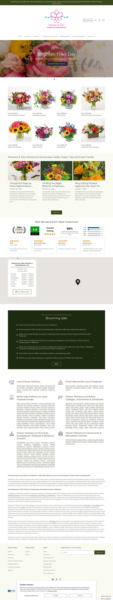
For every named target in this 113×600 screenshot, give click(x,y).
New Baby (96, 505)
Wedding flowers (13, 495)
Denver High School (86, 415)
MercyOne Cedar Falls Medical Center (89, 386)
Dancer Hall (70, 413)
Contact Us (46, 554)
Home (10, 551)
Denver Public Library (78, 417)
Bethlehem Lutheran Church (44, 446)
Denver (36, 386)
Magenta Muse (37, 147)
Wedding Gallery (13, 564)
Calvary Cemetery (45, 403)
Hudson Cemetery (48, 411)
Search (28, 551)
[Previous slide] (47, 79)
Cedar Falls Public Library (75, 407)
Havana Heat (61, 147)
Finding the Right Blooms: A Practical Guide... (52, 184)
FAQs (45, 551)
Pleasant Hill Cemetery (24, 419)
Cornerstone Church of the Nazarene (34, 464)
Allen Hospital (70, 386)
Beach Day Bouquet (14, 147)
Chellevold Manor (77, 409)
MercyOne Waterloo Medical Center (79, 388)
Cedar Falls (30, 386)
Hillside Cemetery (36, 411)
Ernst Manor (98, 425)
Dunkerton (48, 386)
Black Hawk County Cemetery (27, 403)
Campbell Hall (81, 405)
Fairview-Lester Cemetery (38, 407)
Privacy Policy (52, 591)
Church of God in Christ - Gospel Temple (34, 458)
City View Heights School (94, 409)
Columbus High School (84, 411)
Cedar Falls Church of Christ (37, 450)
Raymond (36, 390)
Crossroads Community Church (44, 466)
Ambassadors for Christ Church (28, 442)
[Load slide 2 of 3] (54, 79)
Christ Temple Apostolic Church (43, 454)
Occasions (11, 554)
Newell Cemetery (35, 415)
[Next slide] (61, 79)
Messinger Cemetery (43, 413)
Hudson (44, 388)
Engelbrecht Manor (86, 425)
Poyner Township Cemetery (42, 419)
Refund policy (47, 567)
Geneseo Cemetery (31, 409)
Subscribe (99, 552)
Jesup (19, 390)
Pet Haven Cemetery (47, 417)
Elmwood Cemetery (48, 405)
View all (56, 212)
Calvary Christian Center (46, 448)
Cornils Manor (98, 411)
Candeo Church (22, 450)
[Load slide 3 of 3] (57, 79)
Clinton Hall (70, 411)
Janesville (51, 388)
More (56, 364)
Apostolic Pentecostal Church (36, 444)
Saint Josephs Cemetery (43, 421)
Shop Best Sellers (56, 64)
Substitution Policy (49, 570)
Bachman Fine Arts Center (75, 403)
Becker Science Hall (91, 403)
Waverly (19, 392)
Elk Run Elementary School (93, 423)
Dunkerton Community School (80, 421)
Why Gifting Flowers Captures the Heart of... (88, 184)
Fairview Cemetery (23, 407)
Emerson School (71, 425)
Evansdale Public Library (74, 427)
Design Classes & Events (15, 561)
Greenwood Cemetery (47, 409)
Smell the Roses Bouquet (16, 115)
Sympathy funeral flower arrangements (43, 495)
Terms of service (48, 573)
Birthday (87, 505)
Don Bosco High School (93, 417)
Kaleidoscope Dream (39, 115)
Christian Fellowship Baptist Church (29, 456)
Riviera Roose (92, 442)
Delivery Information (49, 561)
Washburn (43, 390)
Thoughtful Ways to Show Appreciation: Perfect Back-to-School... (23, 184)
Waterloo (52, 390)
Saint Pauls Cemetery (31, 427)
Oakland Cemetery (48, 415)
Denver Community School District (86, 413)
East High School (77, 423)
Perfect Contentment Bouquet (91, 115)
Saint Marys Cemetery (38, 425)
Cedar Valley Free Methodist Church (36, 452)
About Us (11, 570)
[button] (28, 36)
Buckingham (21, 386)
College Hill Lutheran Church (34, 460)
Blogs (27, 554)
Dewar (42, 386)
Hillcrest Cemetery (23, 411)
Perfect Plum (61, 115)
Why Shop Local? (48, 557)
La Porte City (26, 390)
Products (11, 557)
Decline (80, 595)
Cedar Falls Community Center (76, 440)
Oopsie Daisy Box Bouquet (90, 147)
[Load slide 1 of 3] (51, 79)
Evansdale (29, 388)
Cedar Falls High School (95, 405)
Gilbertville (37, 388)
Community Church (34, 462)
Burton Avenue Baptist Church (27, 448)
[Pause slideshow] (66, 79)
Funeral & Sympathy (14, 567)
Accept (55, 595)
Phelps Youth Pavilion (79, 442)
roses (23, 507)
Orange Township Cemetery (27, 417)
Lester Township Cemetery (26, 413)
